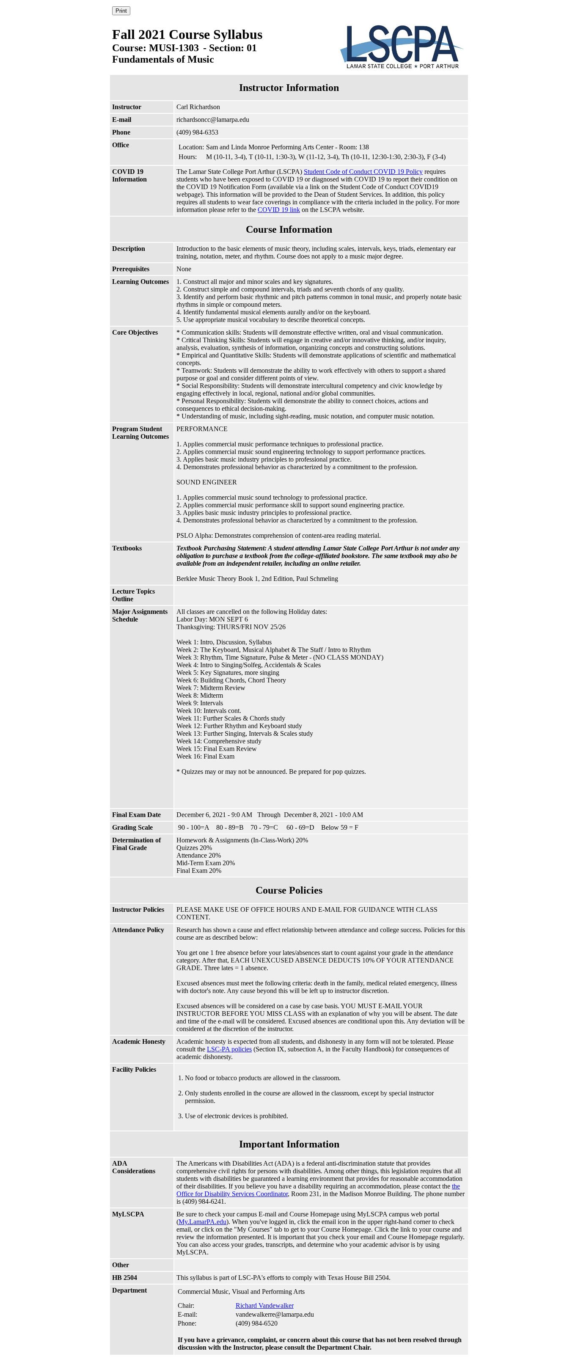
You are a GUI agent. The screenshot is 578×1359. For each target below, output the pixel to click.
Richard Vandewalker (265, 1305)
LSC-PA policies (229, 1049)
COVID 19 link (279, 209)
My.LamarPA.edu (202, 1221)
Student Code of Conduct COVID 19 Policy (363, 171)
